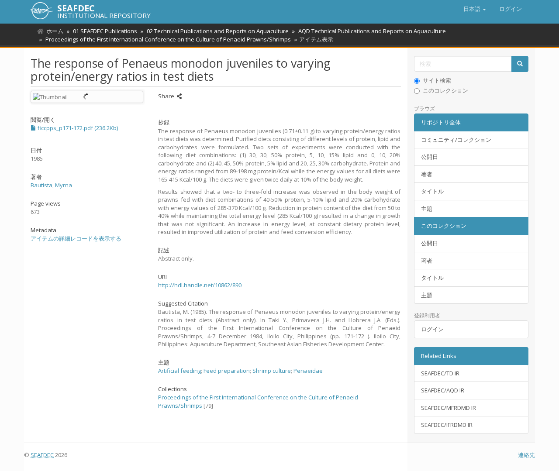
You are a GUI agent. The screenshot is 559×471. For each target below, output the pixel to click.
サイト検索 (437, 80)
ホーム (54, 31)
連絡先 (526, 455)
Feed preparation (227, 371)
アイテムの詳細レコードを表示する (76, 238)
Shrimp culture (271, 371)
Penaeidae (308, 371)
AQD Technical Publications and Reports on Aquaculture (372, 31)
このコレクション (445, 90)
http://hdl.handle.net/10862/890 (200, 285)
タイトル (432, 191)
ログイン (432, 329)
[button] (475, 8)
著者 (426, 174)
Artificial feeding (179, 371)
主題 (426, 209)
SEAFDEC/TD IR (440, 373)
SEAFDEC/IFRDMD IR (447, 425)
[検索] (519, 64)
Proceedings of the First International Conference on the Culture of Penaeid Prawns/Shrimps (168, 39)
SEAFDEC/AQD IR (442, 390)
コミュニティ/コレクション (456, 140)
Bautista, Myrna (51, 185)
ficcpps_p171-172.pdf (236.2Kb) (77, 128)
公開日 (429, 157)
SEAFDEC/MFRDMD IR (448, 408)
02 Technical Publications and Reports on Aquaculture (218, 31)
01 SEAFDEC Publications (105, 31)
